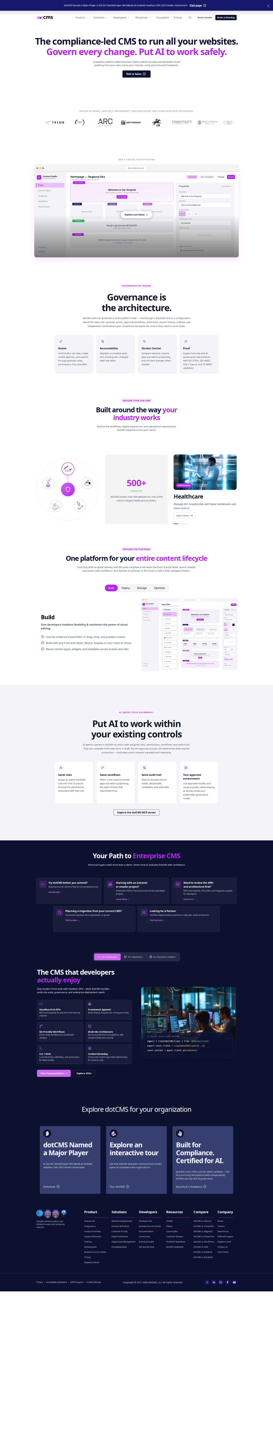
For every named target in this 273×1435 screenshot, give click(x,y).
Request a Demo (91, 1262)
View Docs (188, 899)
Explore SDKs (84, 1073)
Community (144, 1236)
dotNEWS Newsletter (175, 1241)
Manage (142, 588)
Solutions (99, 17)
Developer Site (145, 1221)
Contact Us (223, 1247)
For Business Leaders (164, 956)
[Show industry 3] (182, 523)
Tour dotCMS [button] (120, 1186)
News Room (223, 1231)
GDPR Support (76, 1282)
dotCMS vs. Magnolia (203, 1231)
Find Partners (156, 920)
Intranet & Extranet (120, 1226)
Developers (120, 17)
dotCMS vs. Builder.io (203, 1252)
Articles (169, 1221)
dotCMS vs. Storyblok (203, 1257)
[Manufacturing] (80, 506)
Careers (221, 1226)
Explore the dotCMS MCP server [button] (138, 813)
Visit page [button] (199, 6)
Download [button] (52, 1186)
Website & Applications (122, 1221)
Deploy (126, 588)
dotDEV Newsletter (175, 1247)
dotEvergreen (90, 1247)
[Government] (55, 506)
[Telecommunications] (48, 483)
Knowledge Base (119, 1247)
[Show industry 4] (184, 523)
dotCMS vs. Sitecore (202, 1221)
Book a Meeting (226, 17)
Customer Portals (119, 1231)
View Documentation (52, 1073)
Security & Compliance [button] (192, 1186)
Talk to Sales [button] (138, 74)
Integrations (90, 1226)
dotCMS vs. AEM (201, 1247)
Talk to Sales (71, 920)
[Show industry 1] (176, 523)
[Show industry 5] (186, 523)
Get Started (54, 892)
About (220, 1221)
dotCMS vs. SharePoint (204, 1236)
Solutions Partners (92, 1231)
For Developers (109, 956)
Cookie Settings (94, 1282)
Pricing (178, 17)
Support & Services (92, 1236)
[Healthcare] (68, 469)
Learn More (121, 899)
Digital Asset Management (123, 1241)
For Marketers (135, 956)
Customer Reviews (174, 1236)
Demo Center (204, 17)
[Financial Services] (87, 483)
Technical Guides (146, 1241)
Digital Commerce (120, 1236)
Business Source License (95, 1252)
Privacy (39, 1282)
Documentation (146, 1231)
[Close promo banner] (268, 6)
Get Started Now (146, 1247)
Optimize (159, 588)
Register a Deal (224, 1241)
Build (111, 588)
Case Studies (172, 1231)
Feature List (89, 1221)
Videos (169, 1226)
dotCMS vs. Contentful (204, 1226)
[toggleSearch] (190, 17)
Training (88, 1241)
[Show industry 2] (179, 523)
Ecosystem (162, 17)
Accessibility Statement (56, 1282)
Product (80, 17)
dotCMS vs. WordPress (204, 1241)
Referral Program (225, 1236)
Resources (141, 17)
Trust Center (223, 1252)
